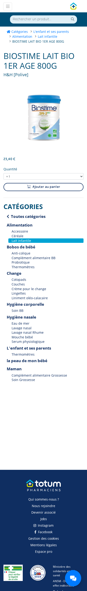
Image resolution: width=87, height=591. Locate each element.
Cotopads (19, 280)
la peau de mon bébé (27, 360)
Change (14, 273)
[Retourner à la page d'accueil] (43, 487)
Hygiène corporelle (25, 304)
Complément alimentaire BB (33, 258)
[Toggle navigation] (7, 6)
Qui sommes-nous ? (43, 499)
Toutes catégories (27, 216)
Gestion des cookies (43, 538)
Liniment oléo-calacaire (30, 298)
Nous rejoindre (43, 506)
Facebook (44, 532)
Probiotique (21, 262)
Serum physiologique (28, 342)
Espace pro (43, 551)
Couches (18, 284)
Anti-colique (21, 253)
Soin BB (17, 311)
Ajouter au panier (46, 187)
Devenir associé (43, 512)
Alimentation (22, 36)
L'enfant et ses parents (51, 31)
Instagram (45, 525)
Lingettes (19, 293)
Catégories (19, 31)
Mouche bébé (22, 337)
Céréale (17, 236)
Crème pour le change (29, 289)
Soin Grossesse (23, 380)
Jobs (43, 519)
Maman (14, 368)
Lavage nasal (22, 328)
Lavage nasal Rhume (28, 332)
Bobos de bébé (21, 247)
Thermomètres (23, 267)
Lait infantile (47, 36)
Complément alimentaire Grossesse (39, 375)
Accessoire (20, 231)
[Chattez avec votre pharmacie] (73, 578)
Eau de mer (20, 323)
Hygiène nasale (21, 317)
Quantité (10, 169)
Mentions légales (43, 545)
